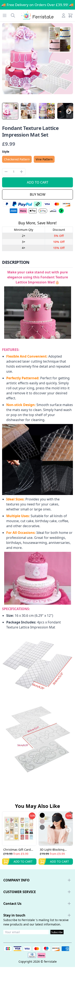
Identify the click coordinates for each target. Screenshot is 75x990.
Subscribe (57, 932)
